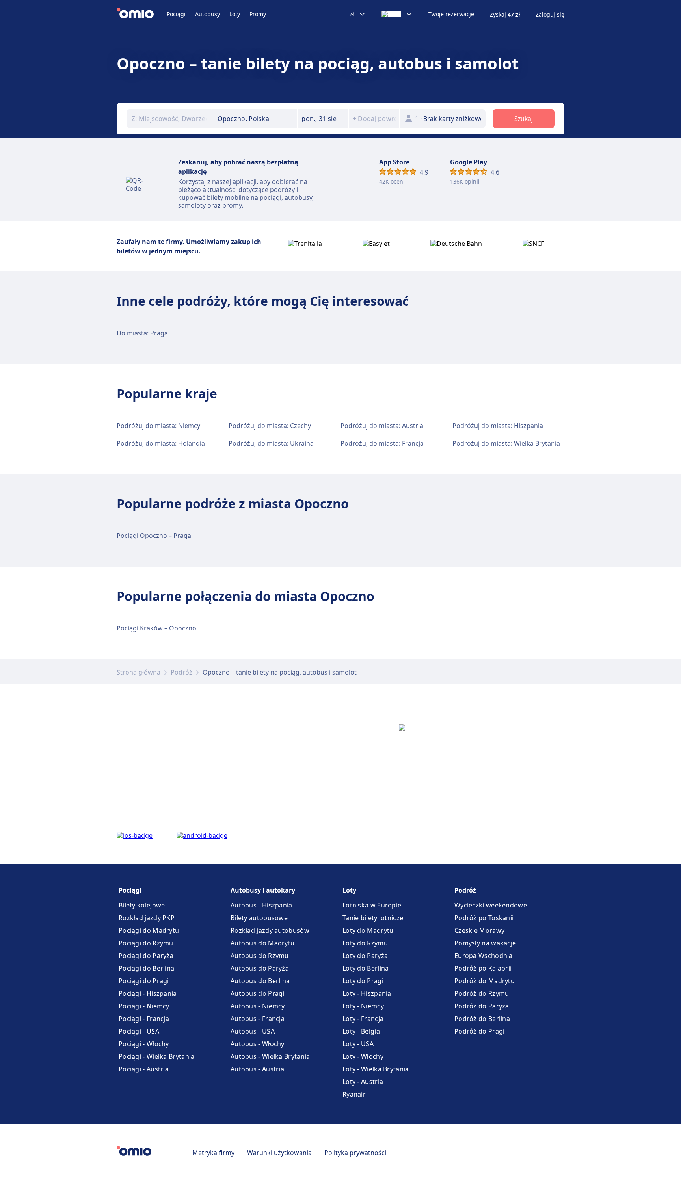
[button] (323, 118)
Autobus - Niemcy (258, 1006)
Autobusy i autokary (263, 890)
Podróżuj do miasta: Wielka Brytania (506, 443)
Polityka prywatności (355, 1152)
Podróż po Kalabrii (483, 968)
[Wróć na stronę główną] (142, 14)
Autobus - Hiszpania (261, 905)
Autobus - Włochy (258, 1043)
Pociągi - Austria (144, 1069)
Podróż (181, 672)
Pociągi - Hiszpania (148, 993)
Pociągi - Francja (144, 1018)
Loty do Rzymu (365, 943)
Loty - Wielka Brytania (375, 1069)
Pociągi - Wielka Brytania (157, 1056)
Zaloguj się (550, 14)
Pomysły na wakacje (485, 943)
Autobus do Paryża (260, 968)
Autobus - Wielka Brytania (270, 1056)
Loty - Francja (362, 1018)
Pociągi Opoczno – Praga (154, 535)
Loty (234, 14)
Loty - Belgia (361, 1031)
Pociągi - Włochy (144, 1043)
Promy (257, 14)
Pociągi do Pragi (144, 980)
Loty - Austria (362, 1081)
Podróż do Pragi (479, 1031)
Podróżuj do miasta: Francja (382, 443)
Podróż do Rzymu (481, 993)
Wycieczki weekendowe (490, 905)
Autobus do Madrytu (262, 943)
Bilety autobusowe (259, 917)
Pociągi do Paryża (146, 955)
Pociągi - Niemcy (144, 1006)
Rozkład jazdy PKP (147, 917)
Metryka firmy (213, 1152)
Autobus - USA (253, 1031)
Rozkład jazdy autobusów (270, 930)
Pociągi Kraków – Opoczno (156, 628)
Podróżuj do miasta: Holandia (161, 443)
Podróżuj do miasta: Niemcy (158, 425)
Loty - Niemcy (363, 1006)
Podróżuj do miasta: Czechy (270, 425)
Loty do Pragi (362, 980)
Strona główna (138, 672)
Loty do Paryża (365, 955)
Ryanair (354, 1094)
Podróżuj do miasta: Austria (381, 425)
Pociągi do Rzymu (146, 943)
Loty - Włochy (362, 1056)
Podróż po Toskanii (484, 917)
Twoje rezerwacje (451, 14)
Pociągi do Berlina (146, 968)
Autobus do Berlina (260, 980)
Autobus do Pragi (258, 993)
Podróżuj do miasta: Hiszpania (497, 425)
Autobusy (207, 14)
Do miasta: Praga (142, 333)
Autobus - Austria (257, 1069)
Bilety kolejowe (142, 905)
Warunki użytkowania (279, 1152)
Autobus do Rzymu (260, 955)
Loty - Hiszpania (366, 993)
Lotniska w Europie (371, 905)
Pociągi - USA (139, 1031)
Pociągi (176, 14)
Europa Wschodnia (483, 955)
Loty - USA (358, 1043)
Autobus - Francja (258, 1018)
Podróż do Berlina (482, 1018)
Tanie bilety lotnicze (372, 917)
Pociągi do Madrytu (149, 930)
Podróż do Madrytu (484, 980)
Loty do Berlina (365, 968)
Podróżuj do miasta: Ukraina (271, 443)
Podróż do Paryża (481, 1006)
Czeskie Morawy (479, 930)
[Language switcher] (397, 14)
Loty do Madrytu (368, 930)
